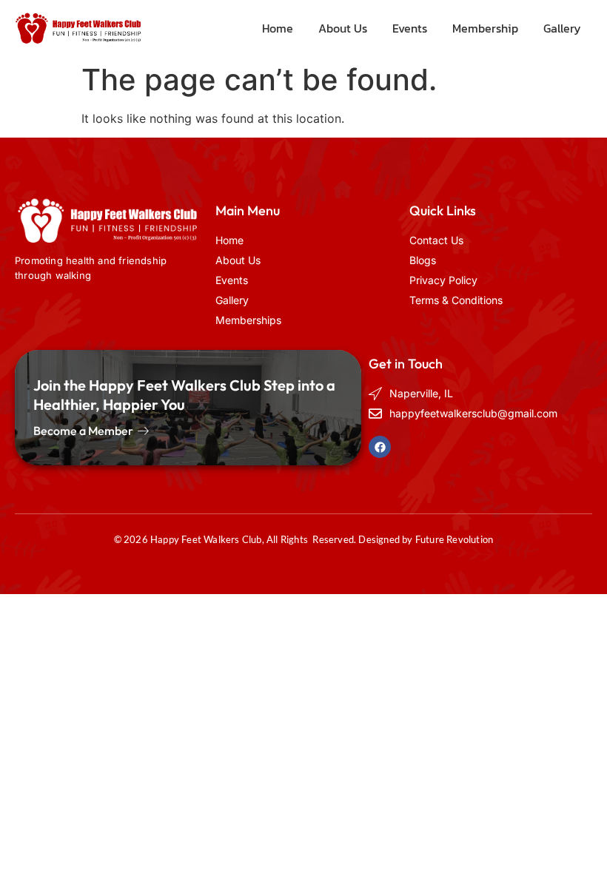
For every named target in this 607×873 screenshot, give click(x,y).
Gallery (562, 28)
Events (409, 28)
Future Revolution (454, 539)
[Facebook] (380, 447)
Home (277, 28)
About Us (342, 28)
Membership (485, 28)
